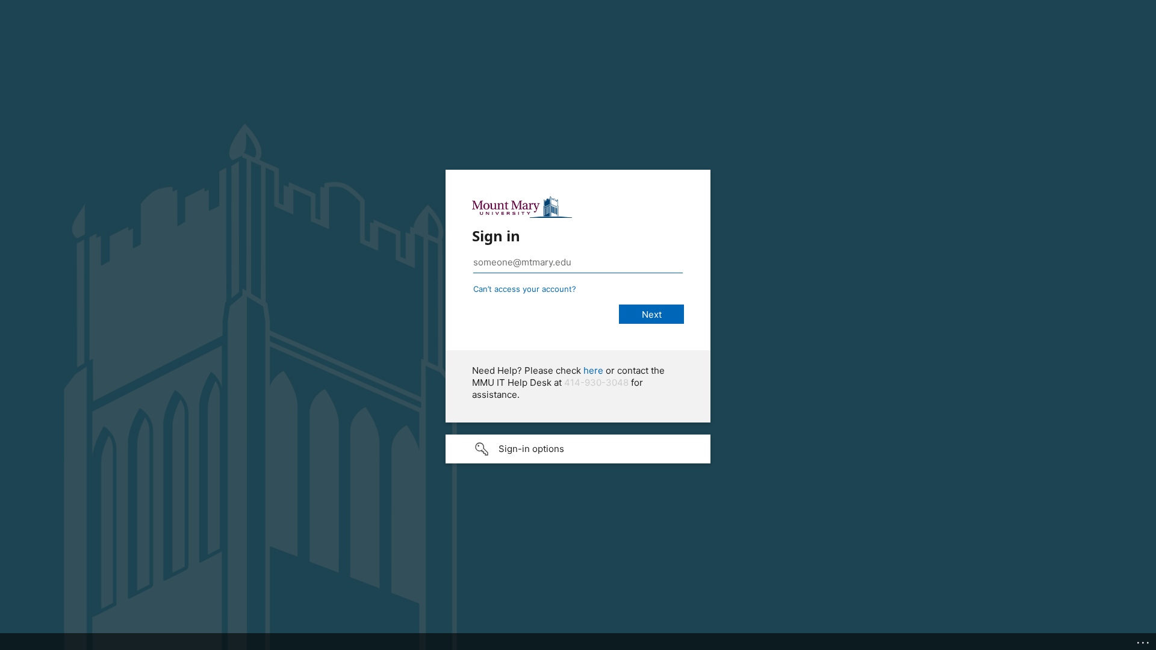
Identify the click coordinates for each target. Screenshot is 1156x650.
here (593, 370)
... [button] (1144, 640)
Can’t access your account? (524, 289)
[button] (578, 449)
